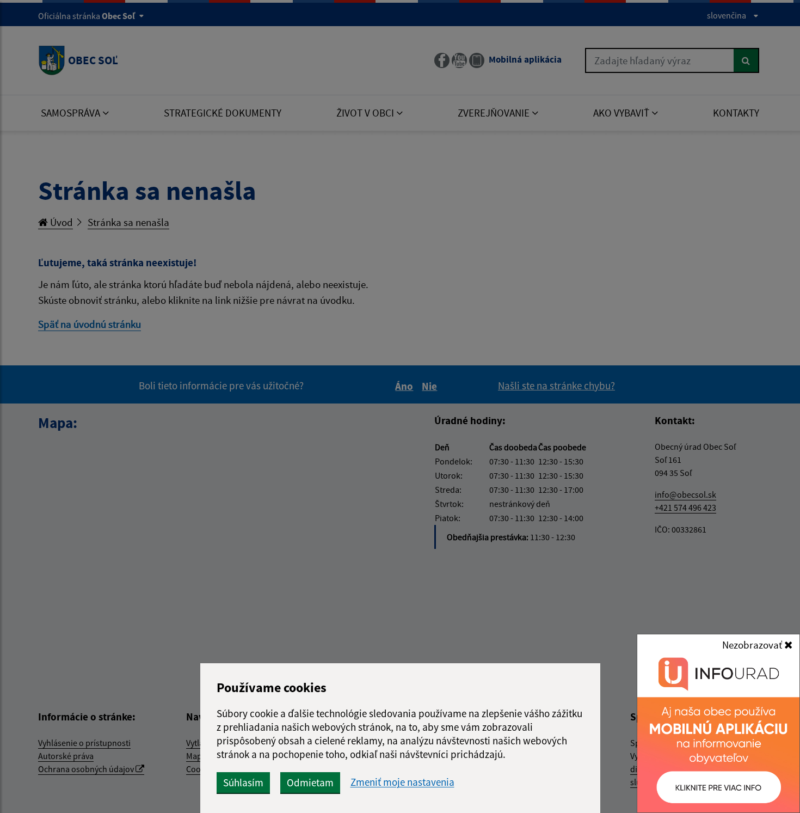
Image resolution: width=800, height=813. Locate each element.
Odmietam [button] (310, 782)
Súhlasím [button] (243, 782)
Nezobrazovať (753, 644)
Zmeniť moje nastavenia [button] (402, 782)
